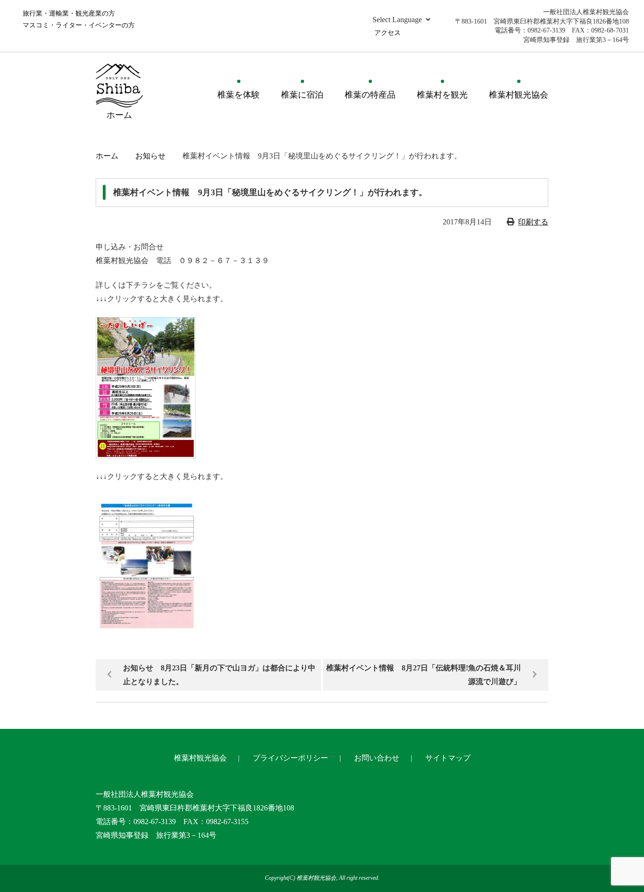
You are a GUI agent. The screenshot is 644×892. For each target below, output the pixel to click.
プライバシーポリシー (290, 758)
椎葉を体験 (238, 94)
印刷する (533, 222)
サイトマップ (448, 758)
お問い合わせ (376, 758)
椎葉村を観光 (442, 94)
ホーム (107, 156)
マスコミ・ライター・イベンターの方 (79, 25)
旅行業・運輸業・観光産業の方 (69, 13)
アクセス (387, 32)
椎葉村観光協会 (518, 94)
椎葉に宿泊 (302, 94)
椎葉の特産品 (370, 94)
